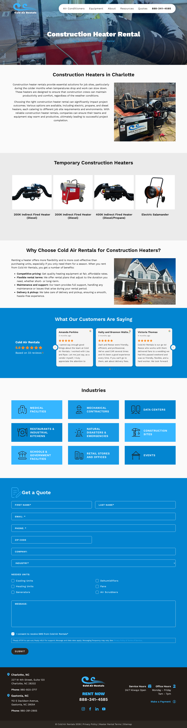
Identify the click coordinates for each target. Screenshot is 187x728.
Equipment (96, 8)
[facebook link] (90, 709)
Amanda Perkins (68, 332)
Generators (23, 592)
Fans (103, 586)
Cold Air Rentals (27, 342)
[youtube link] (104, 709)
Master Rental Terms (110, 724)
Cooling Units (24, 580)
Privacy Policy (90, 724)
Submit (20, 651)
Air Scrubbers (109, 592)
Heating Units (25, 586)
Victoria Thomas (147, 332)
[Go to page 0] (109, 369)
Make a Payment (161, 701)
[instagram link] (83, 709)
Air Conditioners (74, 8)
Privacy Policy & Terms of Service (128, 640)
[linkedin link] (97, 709)
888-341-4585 (161, 8)
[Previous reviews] (55, 347)
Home (75, 41)
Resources (127, 8)
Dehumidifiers (109, 580)
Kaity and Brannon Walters (114, 332)
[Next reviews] (173, 347)
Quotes (142, 8)
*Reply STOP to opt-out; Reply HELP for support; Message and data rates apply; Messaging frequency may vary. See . (77, 640)
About (112, 8)
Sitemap (127, 724)
